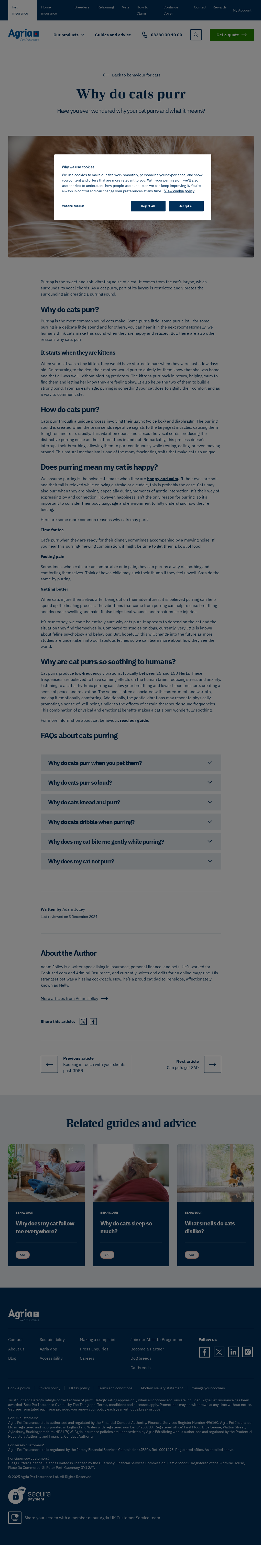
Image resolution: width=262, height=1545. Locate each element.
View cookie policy (179, 191)
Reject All (148, 206)
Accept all (186, 206)
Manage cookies (73, 206)
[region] (132, 187)
